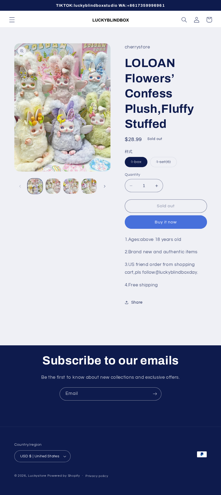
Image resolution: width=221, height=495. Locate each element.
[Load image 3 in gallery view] (70, 186)
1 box (139, 163)
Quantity (132, 175)
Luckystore (37, 475)
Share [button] (137, 302)
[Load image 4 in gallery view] (88, 186)
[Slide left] (20, 186)
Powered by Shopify (63, 475)
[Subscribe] (155, 394)
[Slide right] (104, 186)
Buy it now (166, 222)
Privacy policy (96, 476)
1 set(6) (166, 163)
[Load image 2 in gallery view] (53, 186)
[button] (12, 19)
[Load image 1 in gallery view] (35, 186)
